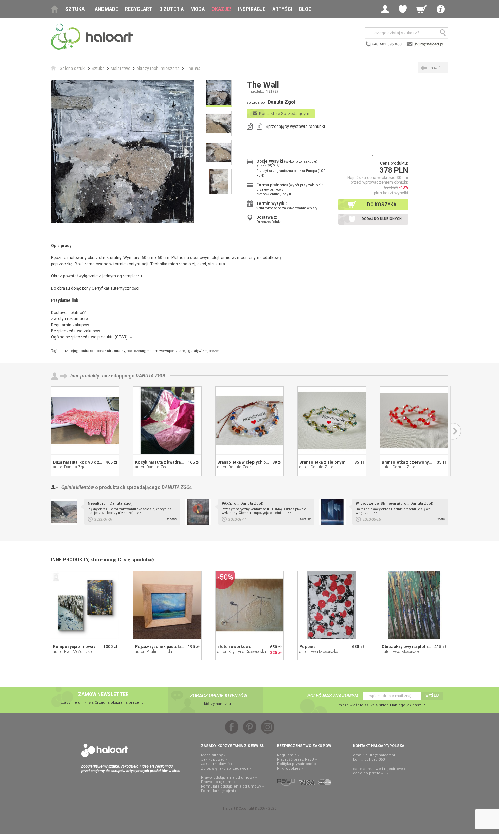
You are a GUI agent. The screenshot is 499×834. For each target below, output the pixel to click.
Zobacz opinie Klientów (218, 695)
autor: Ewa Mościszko (72, 651)
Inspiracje (251, 9)
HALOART (104, 750)
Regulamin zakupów (70, 325)
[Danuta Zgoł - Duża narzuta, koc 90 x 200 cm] (85, 420)
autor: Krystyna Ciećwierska (241, 651)
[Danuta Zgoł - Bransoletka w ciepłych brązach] (249, 420)
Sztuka (75, 9)
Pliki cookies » (290, 768)
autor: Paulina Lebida (153, 651)
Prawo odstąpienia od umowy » (229, 777)
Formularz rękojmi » (219, 791)
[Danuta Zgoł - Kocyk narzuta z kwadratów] (167, 420)
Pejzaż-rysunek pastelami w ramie (168, 646)
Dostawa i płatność (68, 312)
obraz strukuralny (111, 351)
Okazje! (221, 9)
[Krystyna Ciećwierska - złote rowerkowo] (249, 605)
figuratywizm (196, 351)
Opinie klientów (77, 487)
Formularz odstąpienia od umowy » (232, 786)
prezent (215, 351)
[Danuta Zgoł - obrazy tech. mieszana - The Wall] (122, 151)
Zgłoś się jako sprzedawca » (226, 768)
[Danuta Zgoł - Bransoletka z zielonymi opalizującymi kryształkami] (332, 420)
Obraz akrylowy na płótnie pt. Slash (415, 646)
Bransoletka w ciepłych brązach (248, 462)
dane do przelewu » (370, 773)
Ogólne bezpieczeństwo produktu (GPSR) (89, 337)
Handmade (104, 9)
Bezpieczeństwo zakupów (75, 331)
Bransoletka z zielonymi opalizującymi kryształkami (349, 462)
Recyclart (138, 9)
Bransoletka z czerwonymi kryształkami (420, 462)
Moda (197, 9)
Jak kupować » (214, 759)
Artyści (282, 9)
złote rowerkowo (234, 646)
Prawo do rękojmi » (218, 782)
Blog (305, 9)
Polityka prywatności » (296, 764)
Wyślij (432, 695)
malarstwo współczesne (166, 351)
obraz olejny (68, 351)
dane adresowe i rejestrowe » (379, 769)
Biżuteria (171, 9)
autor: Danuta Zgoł (69, 467)
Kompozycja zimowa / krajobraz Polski (90, 646)
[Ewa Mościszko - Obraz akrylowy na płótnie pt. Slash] (414, 605)
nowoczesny (135, 351)
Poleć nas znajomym (332, 695)
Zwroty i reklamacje (69, 318)
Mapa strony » (213, 755)
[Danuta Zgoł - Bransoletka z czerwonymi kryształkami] (414, 420)
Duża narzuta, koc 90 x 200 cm (82, 462)
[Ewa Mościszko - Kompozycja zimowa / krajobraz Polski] (85, 605)
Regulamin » (288, 755)
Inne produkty (84, 376)
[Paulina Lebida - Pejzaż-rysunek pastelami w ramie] (167, 605)
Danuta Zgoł (151, 376)
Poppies (307, 646)
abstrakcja (87, 351)
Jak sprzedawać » (217, 764)
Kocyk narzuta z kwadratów (161, 462)
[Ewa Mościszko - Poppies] (332, 605)
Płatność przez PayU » (297, 759)
